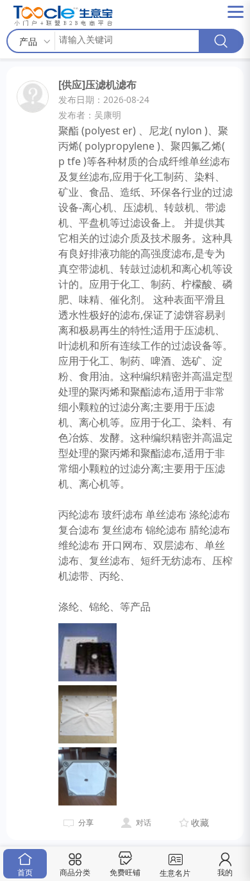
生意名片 (175, 873)
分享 (86, 822)
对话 (143, 822)
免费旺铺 (125, 872)
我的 (225, 872)
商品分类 (75, 872)
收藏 (200, 823)
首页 (25, 872)
